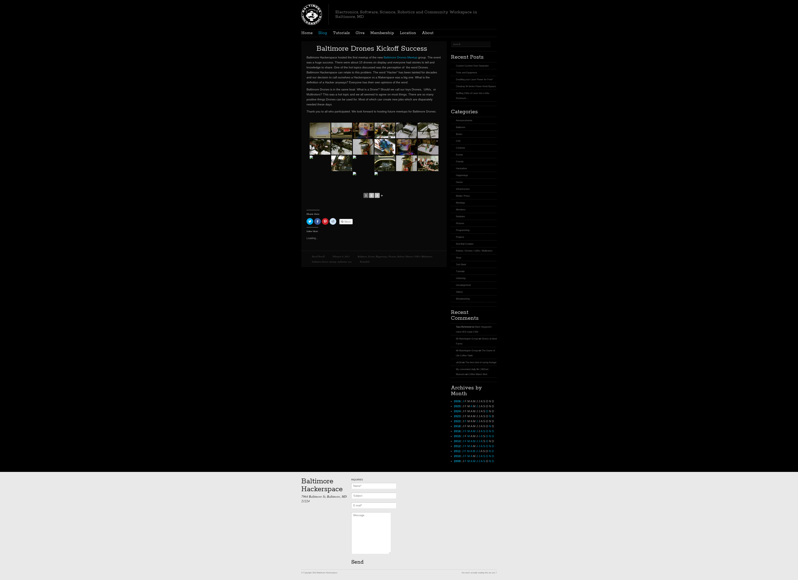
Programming (462, 230)
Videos (459, 292)
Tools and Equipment (466, 72)
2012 (457, 446)
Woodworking (463, 298)
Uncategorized (463, 285)
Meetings (460, 202)
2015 (457, 436)
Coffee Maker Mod (477, 374)
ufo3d (459, 362)
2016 (457, 431)
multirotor (342, 261)
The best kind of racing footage (480, 362)
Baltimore (362, 256)
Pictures (392, 256)
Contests (460, 148)
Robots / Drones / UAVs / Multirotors (415, 256)
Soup (458, 257)
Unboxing (461, 278)
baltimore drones (320, 261)
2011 (457, 451)
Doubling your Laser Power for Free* (474, 79)
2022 (457, 421)
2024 (457, 411)
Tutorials (341, 33)
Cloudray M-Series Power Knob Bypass (476, 86)
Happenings (381, 256)
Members (461, 209)
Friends (460, 161)
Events (371, 256)
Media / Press (463, 196)
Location (408, 33)
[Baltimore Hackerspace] (311, 14)
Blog (322, 33)
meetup (332, 261)
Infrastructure (463, 189)
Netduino (460, 216)
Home (307, 33)
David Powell (318, 256)
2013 (457, 441)
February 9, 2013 (341, 256)
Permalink (364, 261)
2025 (457, 406)
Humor (459, 182)
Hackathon (461, 168)
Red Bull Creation (464, 244)
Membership (382, 33)
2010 (457, 456)
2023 (457, 416)
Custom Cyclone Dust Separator (472, 65)
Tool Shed (461, 264)
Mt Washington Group (467, 338)
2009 (457, 461)
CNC (458, 141)
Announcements (464, 120)
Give (360, 33)
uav (350, 261)
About (427, 33)
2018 (457, 426)
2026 (457, 401)
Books (459, 134)
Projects (460, 237)
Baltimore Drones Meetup (400, 57)
